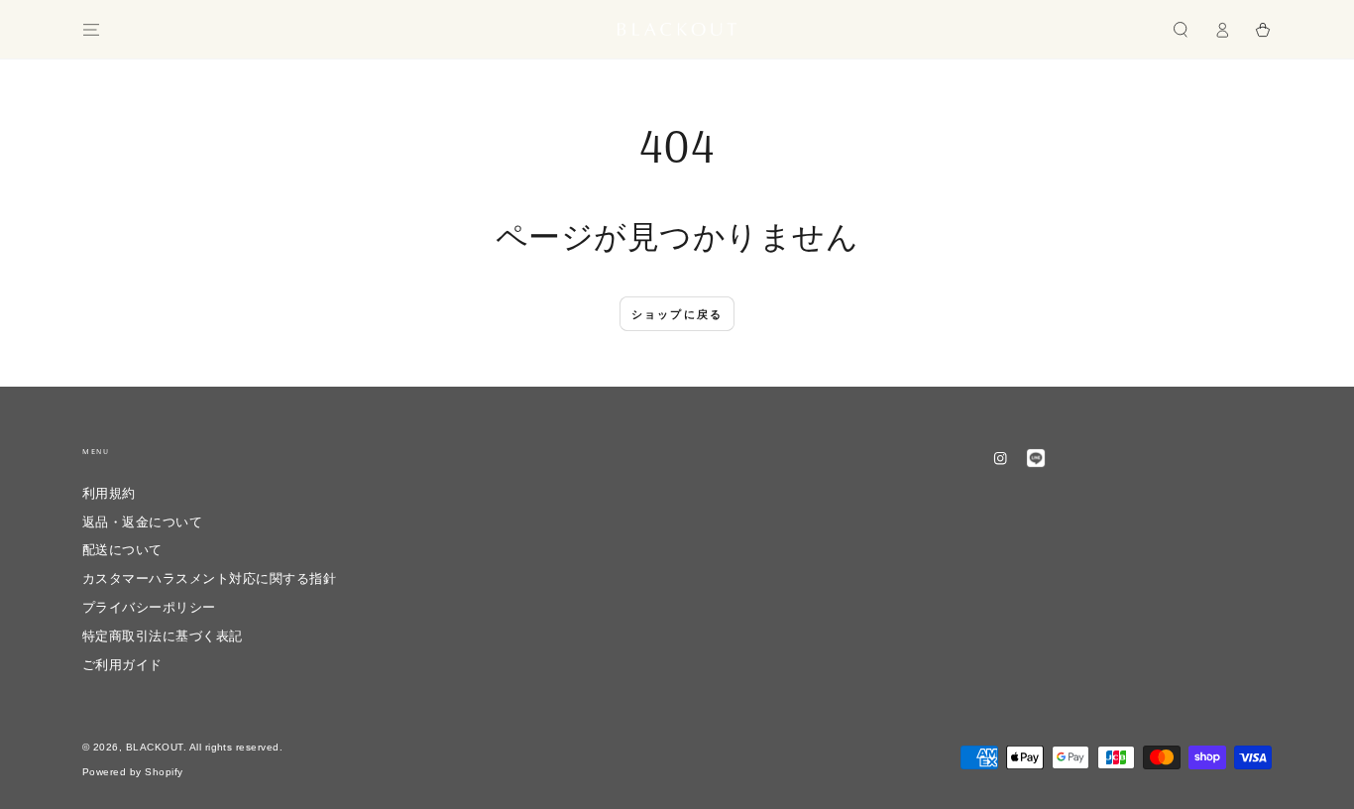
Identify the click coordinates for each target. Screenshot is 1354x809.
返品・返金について (149, 522)
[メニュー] (91, 29)
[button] (1180, 29)
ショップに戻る (677, 314)
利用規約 (109, 493)
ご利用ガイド (122, 664)
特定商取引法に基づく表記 (162, 636)
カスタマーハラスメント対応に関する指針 (209, 578)
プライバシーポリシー (149, 607)
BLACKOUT (154, 747)
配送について (122, 549)
